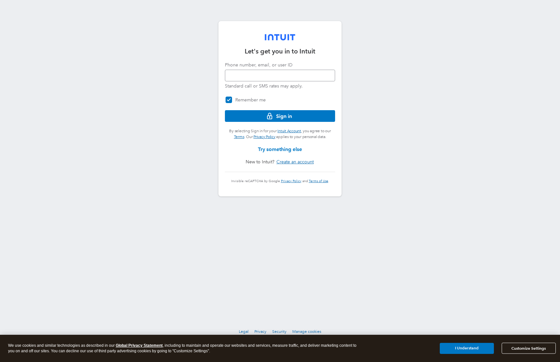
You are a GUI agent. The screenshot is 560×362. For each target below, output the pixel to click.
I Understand (467, 347)
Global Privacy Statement (139, 345)
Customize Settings (528, 348)
